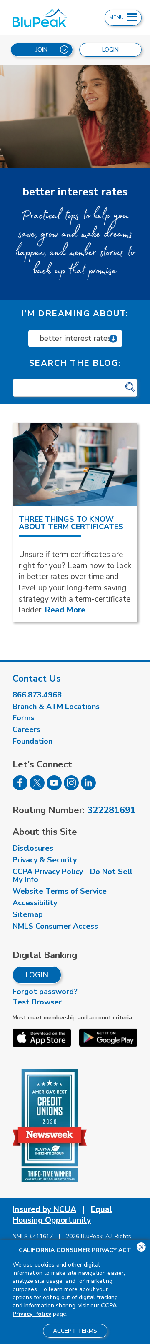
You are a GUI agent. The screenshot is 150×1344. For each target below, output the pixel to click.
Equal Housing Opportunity (62, 1215)
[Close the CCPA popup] (141, 1247)
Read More (65, 610)
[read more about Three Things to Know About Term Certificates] (75, 464)
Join (42, 50)
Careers (26, 729)
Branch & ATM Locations (56, 707)
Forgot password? (45, 992)
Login (36, 975)
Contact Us (36, 678)
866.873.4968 (37, 695)
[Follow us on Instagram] (71, 788)
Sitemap (27, 914)
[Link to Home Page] (45, 17)
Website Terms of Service (59, 891)
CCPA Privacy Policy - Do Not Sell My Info (72, 876)
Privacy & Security (44, 860)
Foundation (32, 741)
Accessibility (34, 903)
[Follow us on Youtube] (54, 788)
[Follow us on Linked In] (88, 788)
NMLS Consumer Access (55, 926)
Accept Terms (75, 1331)
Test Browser (37, 1002)
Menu (117, 17)
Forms (23, 718)
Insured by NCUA (44, 1209)
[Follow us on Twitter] (37, 788)
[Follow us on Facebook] (20, 788)
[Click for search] (130, 387)
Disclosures (32, 848)
